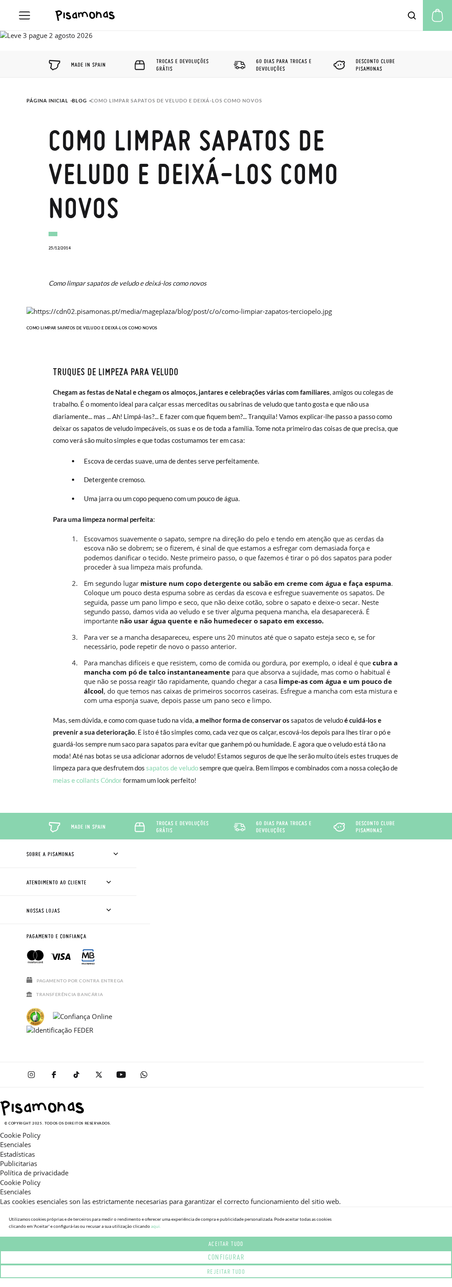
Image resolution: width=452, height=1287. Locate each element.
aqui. (156, 1226)
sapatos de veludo (172, 768)
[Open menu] (24, 15)
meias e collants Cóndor (87, 780)
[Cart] (437, 15)
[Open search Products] (411, 15)
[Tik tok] (76, 1074)
